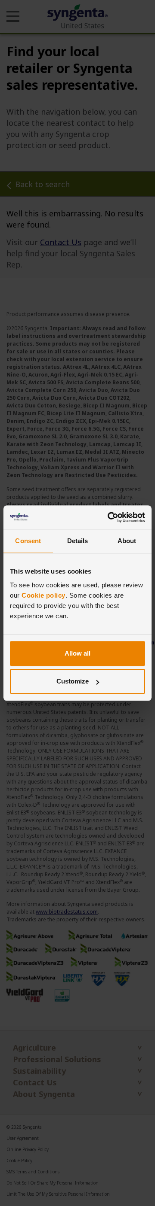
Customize (72, 681)
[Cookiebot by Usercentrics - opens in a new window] (109, 517)
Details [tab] (77, 540)
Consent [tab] (28, 540)
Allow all (77, 653)
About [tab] (127, 540)
